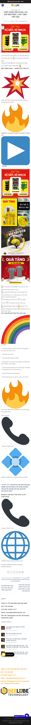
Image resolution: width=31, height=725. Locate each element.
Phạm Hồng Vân (23, 21)
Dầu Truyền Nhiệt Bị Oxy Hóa (14, 633)
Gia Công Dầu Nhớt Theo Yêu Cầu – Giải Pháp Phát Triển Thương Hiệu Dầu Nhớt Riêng (17, 653)
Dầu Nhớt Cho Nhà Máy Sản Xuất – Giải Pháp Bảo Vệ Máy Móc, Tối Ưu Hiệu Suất (17, 646)
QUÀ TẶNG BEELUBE (15, 581)
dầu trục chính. (8, 491)
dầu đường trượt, (21, 487)
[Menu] (2, 5)
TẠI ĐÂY (4, 166)
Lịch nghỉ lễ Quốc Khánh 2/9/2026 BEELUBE (15, 627)
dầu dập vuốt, (13, 489)
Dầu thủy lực (14, 484)
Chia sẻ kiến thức (15, 10)
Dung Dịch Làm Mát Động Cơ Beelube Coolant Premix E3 (16, 639)
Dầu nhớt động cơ (11, 487)
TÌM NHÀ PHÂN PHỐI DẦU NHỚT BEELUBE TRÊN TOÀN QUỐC (7, 588)
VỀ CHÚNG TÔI (7, 718)
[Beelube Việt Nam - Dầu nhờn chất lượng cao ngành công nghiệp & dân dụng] (15, 5)
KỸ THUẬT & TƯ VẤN (17, 718)
